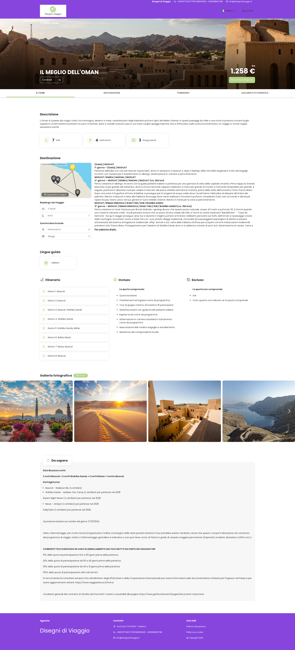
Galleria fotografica (254, 92)
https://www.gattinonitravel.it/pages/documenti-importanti (171, 594)
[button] (3, 93)
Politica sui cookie (194, 632)
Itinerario (183, 92)
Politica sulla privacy (196, 626)
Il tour (40, 92)
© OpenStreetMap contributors (53, 164)
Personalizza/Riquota (242, 79)
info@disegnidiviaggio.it (240, 1)
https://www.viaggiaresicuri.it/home (94, 582)
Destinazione (112, 92)
